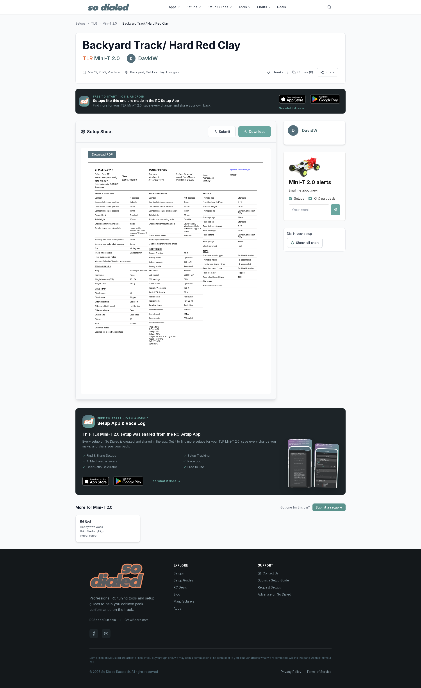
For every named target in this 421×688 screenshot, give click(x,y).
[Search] (329, 7)
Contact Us (270, 573)
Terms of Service (319, 672)
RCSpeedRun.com (102, 620)
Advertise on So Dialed (274, 594)
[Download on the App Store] (292, 99)
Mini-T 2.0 (110, 23)
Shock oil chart (307, 242)
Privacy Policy (291, 672)
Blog (177, 594)
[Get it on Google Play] (325, 99)
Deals (281, 7)
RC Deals (180, 587)
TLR (94, 23)
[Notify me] (335, 209)
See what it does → (291, 108)
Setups (192, 7)
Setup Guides (217, 7)
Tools (242, 7)
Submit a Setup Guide (273, 580)
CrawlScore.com (136, 620)
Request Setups (269, 587)
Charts (262, 7)
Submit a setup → (329, 507)
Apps (173, 7)
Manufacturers (184, 601)
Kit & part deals (324, 198)
